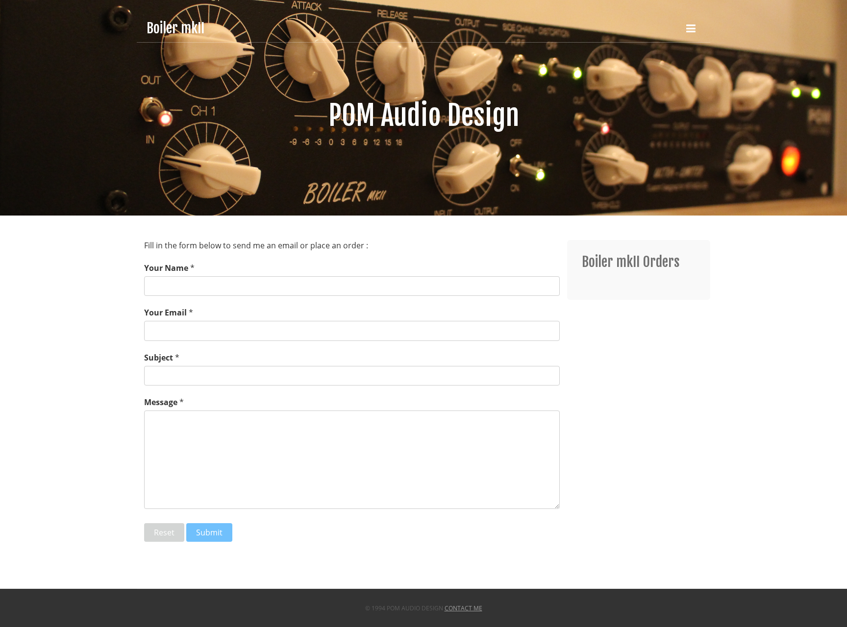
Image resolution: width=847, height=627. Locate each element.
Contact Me (463, 608)
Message (160, 402)
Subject (158, 357)
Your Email (165, 312)
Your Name (166, 268)
